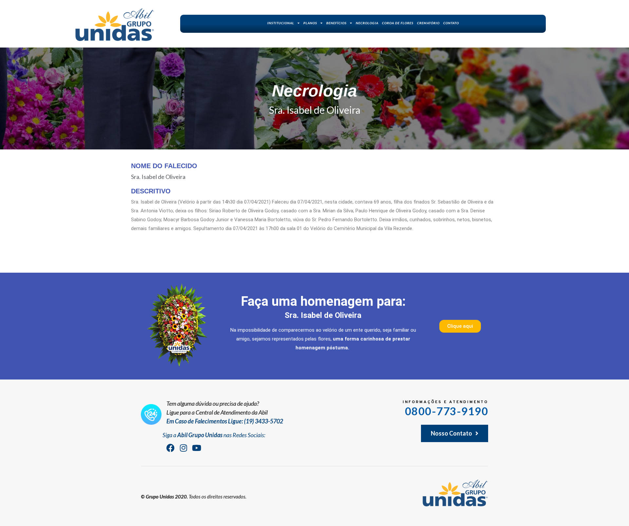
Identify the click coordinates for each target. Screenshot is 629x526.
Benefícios (336, 23)
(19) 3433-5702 (263, 421)
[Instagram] (183, 447)
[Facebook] (170, 447)
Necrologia (367, 23)
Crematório (428, 23)
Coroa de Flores (397, 23)
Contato (451, 23)
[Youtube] (196, 447)
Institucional (280, 23)
